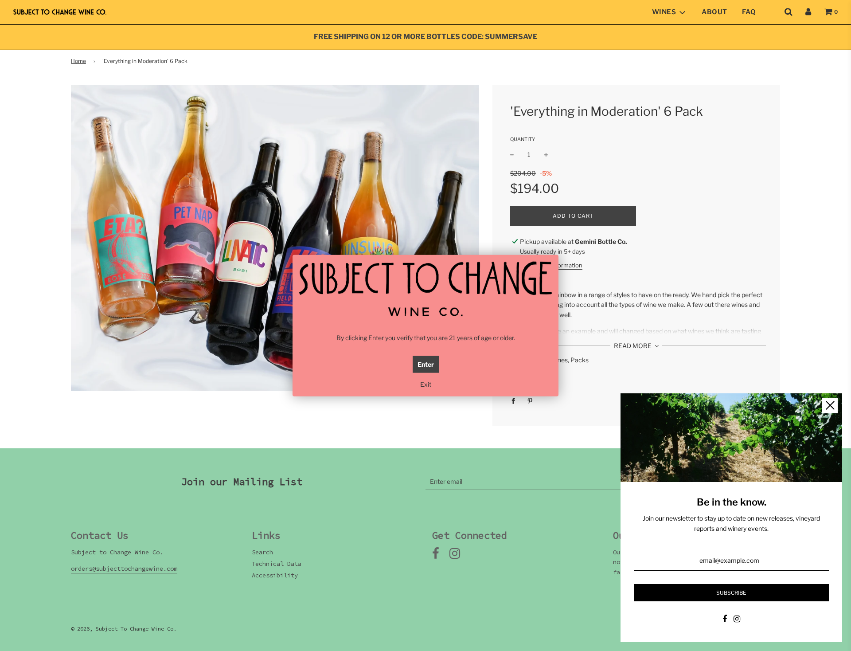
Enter (426, 364)
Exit (425, 384)
